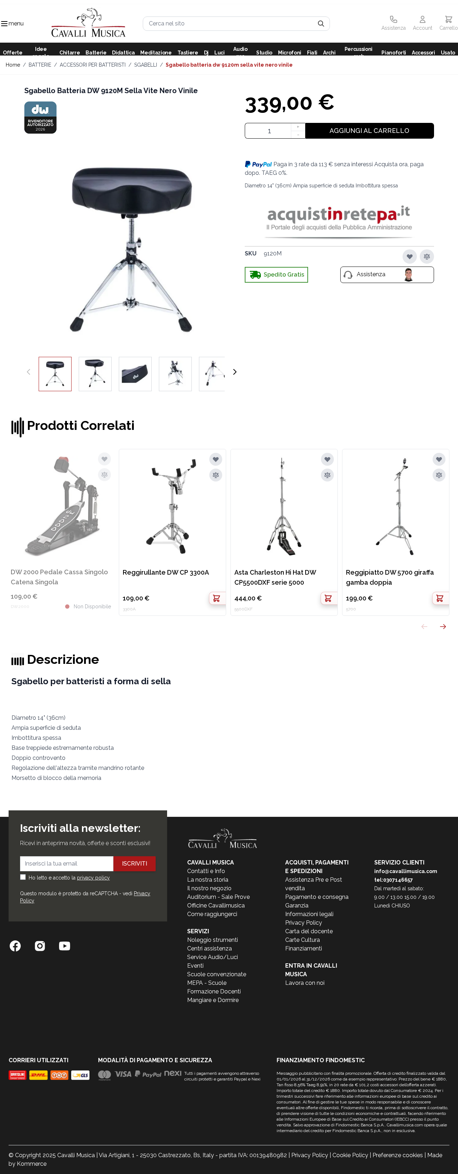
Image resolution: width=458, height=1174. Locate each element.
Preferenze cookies (397, 1155)
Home (13, 65)
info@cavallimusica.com (405, 871)
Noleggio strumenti (212, 939)
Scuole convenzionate (216, 974)
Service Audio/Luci (212, 957)
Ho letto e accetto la (69, 878)
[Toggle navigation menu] (4, 23)
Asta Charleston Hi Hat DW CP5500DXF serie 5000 (275, 577)
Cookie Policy (350, 1155)
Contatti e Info (206, 871)
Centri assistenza (209, 948)
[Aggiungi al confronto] (427, 256)
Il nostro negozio (209, 888)
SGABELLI (145, 65)
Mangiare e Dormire (213, 1000)
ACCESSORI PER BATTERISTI (93, 65)
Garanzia (296, 905)
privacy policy (93, 878)
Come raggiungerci (212, 914)
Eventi (195, 965)
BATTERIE (40, 65)
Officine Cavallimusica (216, 905)
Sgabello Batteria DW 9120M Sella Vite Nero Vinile (229, 65)
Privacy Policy (303, 922)
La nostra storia (207, 879)
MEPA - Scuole (206, 982)
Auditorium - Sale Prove (218, 896)
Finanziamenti (303, 948)
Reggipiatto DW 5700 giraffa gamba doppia (390, 577)
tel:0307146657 (393, 880)
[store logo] (89, 23)
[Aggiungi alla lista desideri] (410, 256)
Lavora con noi (305, 982)
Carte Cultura (302, 939)
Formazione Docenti (214, 991)
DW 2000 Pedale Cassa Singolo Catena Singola (59, 577)
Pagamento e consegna (317, 896)
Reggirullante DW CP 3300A (166, 572)
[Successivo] (234, 372)
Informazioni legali (309, 914)
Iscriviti (134, 863)
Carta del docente (309, 931)
